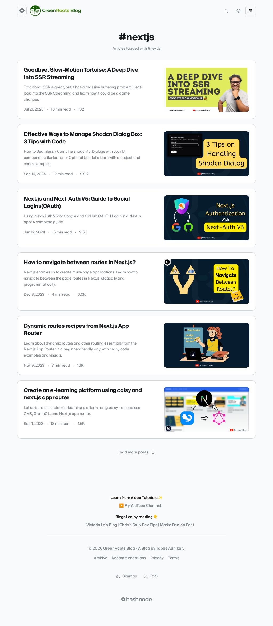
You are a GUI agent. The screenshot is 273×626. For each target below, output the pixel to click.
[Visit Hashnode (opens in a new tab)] (136, 599)
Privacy (157, 558)
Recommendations (129, 558)
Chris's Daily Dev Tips (138, 525)
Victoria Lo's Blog (101, 525)
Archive (100, 558)
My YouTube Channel (142, 506)
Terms (173, 558)
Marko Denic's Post (177, 525)
